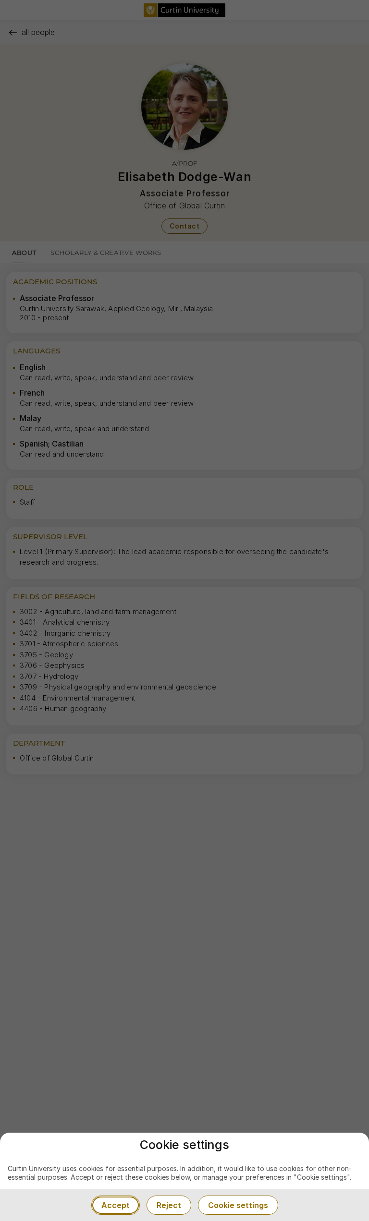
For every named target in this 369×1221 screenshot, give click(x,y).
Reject (169, 1205)
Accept (115, 1205)
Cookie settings (238, 1205)
